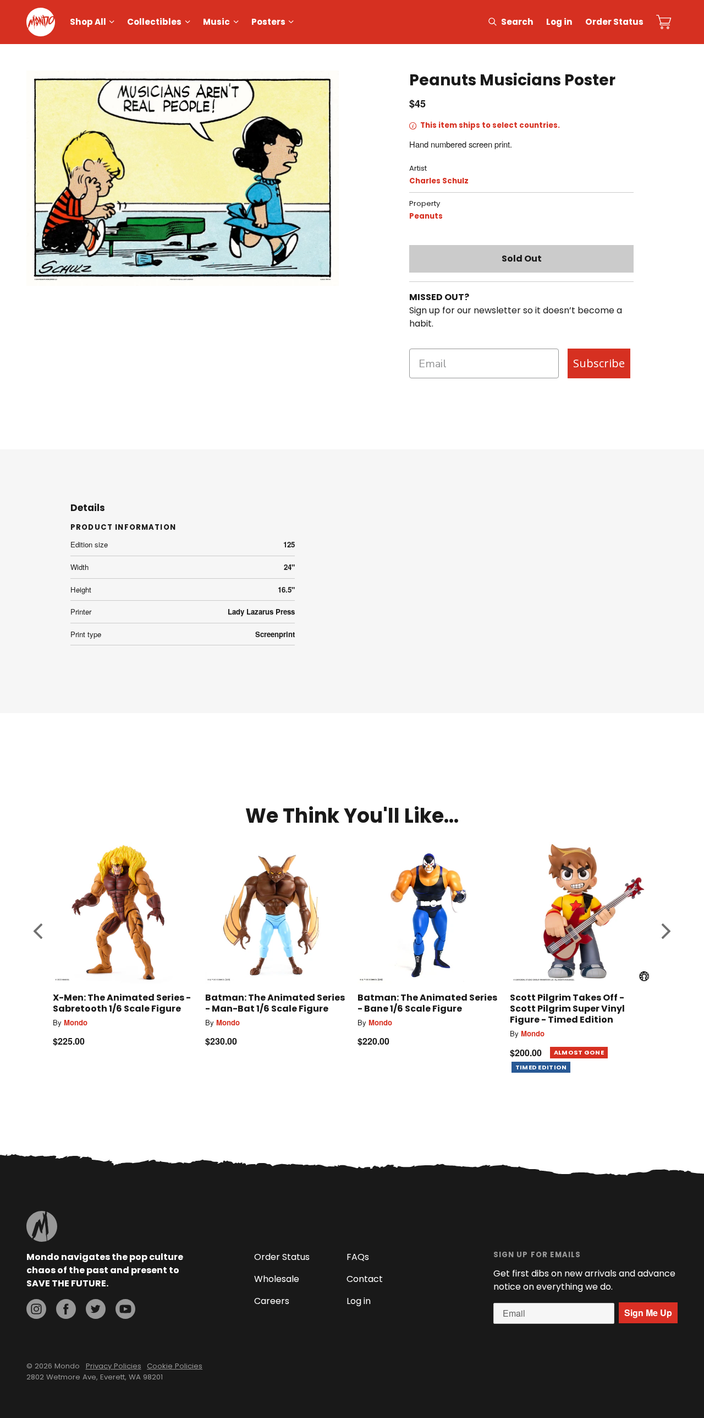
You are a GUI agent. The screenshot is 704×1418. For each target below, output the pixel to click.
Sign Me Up (648, 1312)
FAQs (357, 1257)
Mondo (75, 1022)
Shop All (88, 22)
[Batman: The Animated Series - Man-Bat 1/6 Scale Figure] (275, 913)
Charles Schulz (439, 181)
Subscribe (599, 363)
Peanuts (426, 216)
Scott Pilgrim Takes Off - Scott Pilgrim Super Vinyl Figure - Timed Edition (567, 1008)
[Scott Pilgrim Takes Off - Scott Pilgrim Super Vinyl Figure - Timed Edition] (580, 913)
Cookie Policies (174, 1366)
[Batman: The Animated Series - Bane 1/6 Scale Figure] (428, 913)
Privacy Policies (113, 1366)
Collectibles (154, 22)
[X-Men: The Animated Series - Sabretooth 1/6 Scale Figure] (123, 913)
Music (216, 22)
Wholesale (276, 1279)
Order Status (614, 22)
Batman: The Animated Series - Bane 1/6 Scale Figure (427, 1003)
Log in (559, 22)
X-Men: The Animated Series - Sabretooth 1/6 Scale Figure (122, 1003)
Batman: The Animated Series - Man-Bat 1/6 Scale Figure (275, 1003)
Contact (364, 1279)
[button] (38, 931)
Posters (268, 22)
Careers (271, 1301)
